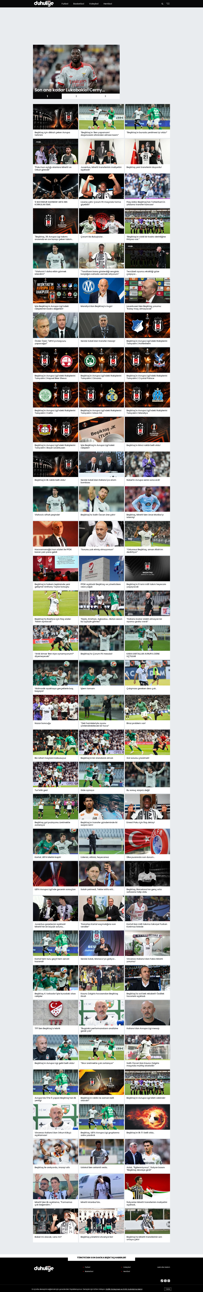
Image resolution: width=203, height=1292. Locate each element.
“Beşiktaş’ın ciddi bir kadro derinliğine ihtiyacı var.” (146, 238)
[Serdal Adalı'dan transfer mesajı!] (101, 325)
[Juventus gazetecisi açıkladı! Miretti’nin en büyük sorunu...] (55, 908)
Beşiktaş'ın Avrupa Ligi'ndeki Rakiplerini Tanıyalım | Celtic (55, 411)
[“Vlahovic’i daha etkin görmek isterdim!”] (55, 255)
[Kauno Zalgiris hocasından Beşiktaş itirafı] (101, 978)
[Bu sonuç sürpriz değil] (147, 774)
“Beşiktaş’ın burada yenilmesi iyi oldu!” (147, 132)
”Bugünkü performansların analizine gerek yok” (99, 1029)
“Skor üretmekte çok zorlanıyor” (97, 1063)
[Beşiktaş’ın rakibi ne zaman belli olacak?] (101, 1082)
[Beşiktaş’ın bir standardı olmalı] (101, 742)
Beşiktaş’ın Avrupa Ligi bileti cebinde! (146, 1098)
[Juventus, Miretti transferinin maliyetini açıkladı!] (101, 151)
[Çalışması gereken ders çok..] (147, 673)
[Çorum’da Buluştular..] (101, 221)
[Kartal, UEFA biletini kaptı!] (55, 841)
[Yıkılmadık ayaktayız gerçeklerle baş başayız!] (55, 673)
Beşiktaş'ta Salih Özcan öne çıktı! (98, 514)
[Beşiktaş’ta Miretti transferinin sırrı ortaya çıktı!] (147, 1221)
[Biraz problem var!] (147, 707)
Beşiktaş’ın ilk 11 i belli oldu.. (140, 1132)
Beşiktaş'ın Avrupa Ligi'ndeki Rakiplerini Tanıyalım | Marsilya (147, 411)
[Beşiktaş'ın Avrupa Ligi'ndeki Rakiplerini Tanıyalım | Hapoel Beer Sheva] (55, 360)
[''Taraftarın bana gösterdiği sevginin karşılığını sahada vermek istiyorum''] (101, 255)
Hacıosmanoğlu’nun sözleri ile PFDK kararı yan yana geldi (53, 550)
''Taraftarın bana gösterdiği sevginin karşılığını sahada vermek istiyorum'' (100, 272)
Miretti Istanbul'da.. (91, 1202)
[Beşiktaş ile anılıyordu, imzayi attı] (55, 1151)
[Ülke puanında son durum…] (147, 841)
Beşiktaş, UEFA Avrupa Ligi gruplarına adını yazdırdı (100, 1133)
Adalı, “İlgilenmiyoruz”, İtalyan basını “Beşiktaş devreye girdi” (146, 1168)
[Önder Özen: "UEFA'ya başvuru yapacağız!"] (55, 325)
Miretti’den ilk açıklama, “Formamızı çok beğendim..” (53, 1203)
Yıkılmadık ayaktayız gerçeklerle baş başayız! (54, 689)
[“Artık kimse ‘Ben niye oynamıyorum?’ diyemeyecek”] (55, 638)
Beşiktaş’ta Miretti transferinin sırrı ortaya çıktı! (144, 1238)
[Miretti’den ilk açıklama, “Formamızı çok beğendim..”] (55, 1186)
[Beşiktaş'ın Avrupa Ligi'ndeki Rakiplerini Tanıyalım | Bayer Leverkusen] (55, 429)
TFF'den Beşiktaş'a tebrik (47, 1028)
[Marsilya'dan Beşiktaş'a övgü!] (101, 290)
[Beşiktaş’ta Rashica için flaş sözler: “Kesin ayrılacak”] (55, 603)
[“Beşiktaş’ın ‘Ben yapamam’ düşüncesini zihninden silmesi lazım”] (101, 116)
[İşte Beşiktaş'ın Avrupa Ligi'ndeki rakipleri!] (101, 429)
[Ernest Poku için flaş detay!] (147, 806)
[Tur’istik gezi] (55, 774)
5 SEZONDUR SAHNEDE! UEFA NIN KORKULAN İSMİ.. (51, 203)
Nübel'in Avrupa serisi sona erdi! (143, 480)
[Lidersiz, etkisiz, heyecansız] (101, 841)
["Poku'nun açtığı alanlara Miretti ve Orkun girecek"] (55, 151)
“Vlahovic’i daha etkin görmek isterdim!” (50, 272)
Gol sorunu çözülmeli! (138, 758)
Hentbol (108, 3)
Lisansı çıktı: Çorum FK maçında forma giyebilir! (101, 203)
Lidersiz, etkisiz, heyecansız (95, 857)
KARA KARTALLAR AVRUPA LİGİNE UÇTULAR (143, 655)
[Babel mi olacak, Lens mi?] (55, 1221)
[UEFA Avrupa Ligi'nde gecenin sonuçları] (55, 873)
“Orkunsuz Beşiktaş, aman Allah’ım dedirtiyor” (145, 550)
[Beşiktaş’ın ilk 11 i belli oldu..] (147, 1117)
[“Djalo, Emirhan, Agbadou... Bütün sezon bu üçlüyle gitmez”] (101, 603)
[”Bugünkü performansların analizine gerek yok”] (101, 1012)
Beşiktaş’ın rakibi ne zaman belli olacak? (97, 1099)
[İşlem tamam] (101, 673)
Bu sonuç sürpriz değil (138, 790)
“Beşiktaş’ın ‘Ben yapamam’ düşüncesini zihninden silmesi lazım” (100, 133)
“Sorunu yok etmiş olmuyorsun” (97, 549)
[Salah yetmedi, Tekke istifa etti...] (101, 873)
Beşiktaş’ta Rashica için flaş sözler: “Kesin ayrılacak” (53, 620)
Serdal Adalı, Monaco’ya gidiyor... (98, 959)
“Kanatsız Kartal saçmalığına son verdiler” (98, 925)
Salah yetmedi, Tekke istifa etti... (97, 889)
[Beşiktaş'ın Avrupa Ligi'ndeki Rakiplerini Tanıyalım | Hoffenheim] (147, 325)
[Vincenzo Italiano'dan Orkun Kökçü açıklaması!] (55, 1117)
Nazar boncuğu (43, 723)
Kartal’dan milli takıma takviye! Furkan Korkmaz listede (147, 925)
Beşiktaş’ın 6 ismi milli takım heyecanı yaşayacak (146, 585)
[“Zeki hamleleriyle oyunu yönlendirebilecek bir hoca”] (101, 707)
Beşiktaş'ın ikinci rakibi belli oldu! (143, 445)
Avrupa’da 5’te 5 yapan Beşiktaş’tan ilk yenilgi (55, 1099)
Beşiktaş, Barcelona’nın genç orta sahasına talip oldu (144, 890)
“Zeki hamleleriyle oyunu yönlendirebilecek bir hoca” (95, 724)
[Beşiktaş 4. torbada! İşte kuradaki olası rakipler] (55, 978)
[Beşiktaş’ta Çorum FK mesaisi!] (101, 638)
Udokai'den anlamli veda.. (94, 1167)
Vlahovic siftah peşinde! (47, 514)
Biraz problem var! (136, 723)
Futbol (65, 3)
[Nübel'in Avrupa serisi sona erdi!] (147, 464)
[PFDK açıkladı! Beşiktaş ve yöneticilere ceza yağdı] (101, 568)
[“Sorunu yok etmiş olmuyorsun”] (101, 534)
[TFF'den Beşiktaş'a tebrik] (55, 1012)
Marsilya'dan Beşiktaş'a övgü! (96, 306)
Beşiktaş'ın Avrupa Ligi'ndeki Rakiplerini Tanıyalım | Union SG (101, 411)
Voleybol (93, 3)
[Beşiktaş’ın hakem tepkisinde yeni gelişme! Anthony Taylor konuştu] (55, 568)
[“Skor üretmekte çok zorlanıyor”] (101, 1047)
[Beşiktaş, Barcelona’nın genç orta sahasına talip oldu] (147, 873)
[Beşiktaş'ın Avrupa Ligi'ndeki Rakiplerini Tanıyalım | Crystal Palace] (147, 360)
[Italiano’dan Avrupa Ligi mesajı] (147, 1012)
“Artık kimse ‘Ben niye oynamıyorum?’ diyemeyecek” (54, 655)
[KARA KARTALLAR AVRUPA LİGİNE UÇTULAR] (147, 638)
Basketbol (78, 3)
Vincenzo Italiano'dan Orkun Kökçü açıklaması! (53, 1133)
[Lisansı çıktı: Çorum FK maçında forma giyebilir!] (101, 186)
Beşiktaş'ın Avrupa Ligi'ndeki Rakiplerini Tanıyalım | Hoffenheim (147, 342)
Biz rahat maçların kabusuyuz (50, 758)
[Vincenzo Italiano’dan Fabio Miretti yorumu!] (147, 943)
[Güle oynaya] (101, 774)
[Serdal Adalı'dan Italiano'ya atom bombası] (101, 464)
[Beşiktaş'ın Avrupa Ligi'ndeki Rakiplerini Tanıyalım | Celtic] (55, 394)
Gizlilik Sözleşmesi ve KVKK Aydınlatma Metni (124, 1289)
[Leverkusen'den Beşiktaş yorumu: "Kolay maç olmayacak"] (147, 290)
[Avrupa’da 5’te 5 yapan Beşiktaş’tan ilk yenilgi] (55, 1082)
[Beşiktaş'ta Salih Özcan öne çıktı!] (101, 499)
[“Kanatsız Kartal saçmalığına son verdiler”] (101, 908)
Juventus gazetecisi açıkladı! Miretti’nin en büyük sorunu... (50, 925)
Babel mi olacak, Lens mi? (48, 1237)
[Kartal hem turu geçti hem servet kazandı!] (55, 943)
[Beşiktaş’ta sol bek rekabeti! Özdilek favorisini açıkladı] (147, 978)
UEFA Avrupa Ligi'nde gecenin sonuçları (55, 889)
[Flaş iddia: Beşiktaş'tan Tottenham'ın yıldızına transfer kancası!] (147, 186)
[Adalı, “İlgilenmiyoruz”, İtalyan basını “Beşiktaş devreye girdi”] (147, 1151)
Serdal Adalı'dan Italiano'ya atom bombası (98, 481)
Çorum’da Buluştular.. (92, 236)
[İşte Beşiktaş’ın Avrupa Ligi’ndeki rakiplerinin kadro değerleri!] (55, 290)
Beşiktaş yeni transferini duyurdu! (144, 167)
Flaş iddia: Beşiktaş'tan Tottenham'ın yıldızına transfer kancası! (146, 203)
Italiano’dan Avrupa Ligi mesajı (143, 1028)
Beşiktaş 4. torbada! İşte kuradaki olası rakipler (55, 994)
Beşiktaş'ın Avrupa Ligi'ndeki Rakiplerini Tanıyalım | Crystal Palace (147, 377)
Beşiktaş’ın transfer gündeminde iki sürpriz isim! (99, 823)
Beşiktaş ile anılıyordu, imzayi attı (52, 1167)
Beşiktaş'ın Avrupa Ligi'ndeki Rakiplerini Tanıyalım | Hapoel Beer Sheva (55, 377)
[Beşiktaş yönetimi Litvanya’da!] (101, 1221)
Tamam (167, 1289)
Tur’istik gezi (41, 790)
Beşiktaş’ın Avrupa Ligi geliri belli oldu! (54, 1063)
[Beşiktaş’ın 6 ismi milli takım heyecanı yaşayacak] (147, 568)
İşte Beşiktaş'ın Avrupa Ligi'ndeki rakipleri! (98, 446)
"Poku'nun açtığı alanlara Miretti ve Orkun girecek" (53, 168)
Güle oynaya (87, 790)
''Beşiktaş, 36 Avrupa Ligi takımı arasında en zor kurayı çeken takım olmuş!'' (53, 238)
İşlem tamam (88, 688)
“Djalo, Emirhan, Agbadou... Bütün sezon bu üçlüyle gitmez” (101, 620)
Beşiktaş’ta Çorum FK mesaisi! (96, 653)
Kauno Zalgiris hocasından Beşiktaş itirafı (99, 994)
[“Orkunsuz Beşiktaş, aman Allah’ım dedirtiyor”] (147, 534)
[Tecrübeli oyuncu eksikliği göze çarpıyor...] (147, 255)
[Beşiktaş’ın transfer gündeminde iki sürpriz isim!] (101, 806)
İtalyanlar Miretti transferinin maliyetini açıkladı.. (147, 1203)
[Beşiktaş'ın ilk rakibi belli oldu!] (55, 464)
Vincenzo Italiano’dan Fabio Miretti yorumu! (145, 960)
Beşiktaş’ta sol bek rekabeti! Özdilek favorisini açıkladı (145, 994)
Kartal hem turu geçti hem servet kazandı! (52, 960)
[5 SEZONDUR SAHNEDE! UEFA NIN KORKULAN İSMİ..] (55, 186)
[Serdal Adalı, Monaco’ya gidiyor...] (101, 943)
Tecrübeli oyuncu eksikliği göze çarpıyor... (143, 272)
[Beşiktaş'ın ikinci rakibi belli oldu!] (147, 429)
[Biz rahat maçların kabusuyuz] (55, 742)
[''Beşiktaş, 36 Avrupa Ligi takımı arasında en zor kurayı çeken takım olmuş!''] (55, 221)
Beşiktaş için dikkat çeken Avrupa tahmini (52, 133)
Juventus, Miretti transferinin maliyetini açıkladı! (101, 168)
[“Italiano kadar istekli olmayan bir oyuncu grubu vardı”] (147, 603)
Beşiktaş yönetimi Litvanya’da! (97, 1237)
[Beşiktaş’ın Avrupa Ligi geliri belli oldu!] (55, 1047)
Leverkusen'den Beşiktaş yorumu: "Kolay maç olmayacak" (144, 307)
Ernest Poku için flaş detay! (141, 822)
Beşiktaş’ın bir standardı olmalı (97, 758)
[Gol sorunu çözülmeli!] (147, 742)
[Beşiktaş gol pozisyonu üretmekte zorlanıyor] (55, 806)
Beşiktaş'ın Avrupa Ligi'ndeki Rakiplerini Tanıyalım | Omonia (101, 377)
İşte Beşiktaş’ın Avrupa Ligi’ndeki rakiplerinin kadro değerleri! (52, 307)
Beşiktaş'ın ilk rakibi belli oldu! (50, 480)
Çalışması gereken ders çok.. (142, 688)
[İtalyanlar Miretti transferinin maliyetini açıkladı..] (147, 1186)
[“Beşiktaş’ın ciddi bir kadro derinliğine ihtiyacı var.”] (147, 221)
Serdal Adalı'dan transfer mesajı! (98, 341)
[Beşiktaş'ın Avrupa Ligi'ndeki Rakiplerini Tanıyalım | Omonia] (101, 360)
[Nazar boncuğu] (55, 707)
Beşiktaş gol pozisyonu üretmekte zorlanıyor (52, 823)
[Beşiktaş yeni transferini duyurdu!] (147, 151)
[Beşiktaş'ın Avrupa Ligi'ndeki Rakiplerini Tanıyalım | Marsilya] (147, 394)
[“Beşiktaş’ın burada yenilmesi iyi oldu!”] (147, 116)
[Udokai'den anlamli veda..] (101, 1151)
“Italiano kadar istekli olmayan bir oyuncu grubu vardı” (144, 620)
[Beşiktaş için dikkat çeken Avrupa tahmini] (55, 116)
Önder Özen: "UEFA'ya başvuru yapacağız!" (50, 342)
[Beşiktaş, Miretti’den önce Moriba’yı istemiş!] (147, 499)
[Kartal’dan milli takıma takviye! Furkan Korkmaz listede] (147, 908)
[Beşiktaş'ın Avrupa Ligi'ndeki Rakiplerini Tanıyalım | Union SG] (101, 394)
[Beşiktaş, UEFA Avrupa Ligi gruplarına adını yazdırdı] (101, 1117)
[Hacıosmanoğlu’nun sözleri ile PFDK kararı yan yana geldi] (55, 534)
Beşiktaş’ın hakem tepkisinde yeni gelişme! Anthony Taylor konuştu (52, 585)
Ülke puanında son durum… (141, 857)
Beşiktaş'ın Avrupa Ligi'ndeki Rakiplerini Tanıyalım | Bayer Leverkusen (55, 446)
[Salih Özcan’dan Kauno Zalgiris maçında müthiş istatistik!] (147, 1047)
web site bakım (163, 1267)
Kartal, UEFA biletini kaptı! (48, 857)
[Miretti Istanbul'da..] (101, 1186)
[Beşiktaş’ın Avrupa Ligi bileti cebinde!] (147, 1082)
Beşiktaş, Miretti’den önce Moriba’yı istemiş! (145, 516)
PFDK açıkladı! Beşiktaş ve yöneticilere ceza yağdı (101, 585)
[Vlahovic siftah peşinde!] (55, 499)
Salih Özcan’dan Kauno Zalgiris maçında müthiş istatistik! (143, 1064)
